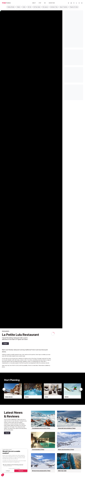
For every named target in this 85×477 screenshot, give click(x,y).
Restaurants (5, 331)
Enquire (5, 343)
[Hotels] (53, 391)
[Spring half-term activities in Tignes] (69, 420)
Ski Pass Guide (36, 7)
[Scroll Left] (3, 389)
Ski (45, 3)
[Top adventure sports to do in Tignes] (43, 420)
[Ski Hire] (73, 391)
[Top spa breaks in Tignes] (43, 441)
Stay (40, 3)
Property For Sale (74, 7)
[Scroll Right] (81, 389)
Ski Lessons (45, 7)
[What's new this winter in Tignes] (69, 441)
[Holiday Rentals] (13, 391)
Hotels (23, 7)
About (34, 3)
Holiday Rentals (10, 7)
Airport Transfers (63, 7)
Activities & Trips (54, 7)
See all (6, 433)
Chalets (18, 7)
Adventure (52, 3)
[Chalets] (33, 391)
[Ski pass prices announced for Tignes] (43, 462)
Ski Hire (29, 7)
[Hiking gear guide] (69, 462)
